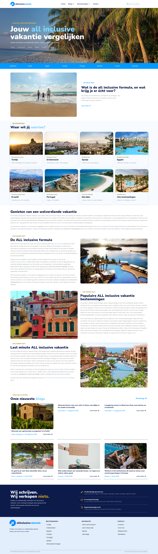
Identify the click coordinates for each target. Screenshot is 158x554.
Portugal (49, 537)
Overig (60, 476)
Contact (121, 525)
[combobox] (137, 4)
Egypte (49, 531)
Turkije (48, 525)
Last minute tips (87, 528)
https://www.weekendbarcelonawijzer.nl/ (56, 378)
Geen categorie (17, 434)
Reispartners (122, 531)
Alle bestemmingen (53, 544)
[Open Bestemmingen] (89, 4)
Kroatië (49, 534)
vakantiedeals (21, 262)
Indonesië (61, 411)
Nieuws (107, 476)
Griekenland (50, 528)
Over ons (121, 528)
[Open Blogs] (73, 4)
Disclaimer (121, 534)
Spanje (48, 541)
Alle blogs (85, 534)
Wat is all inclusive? (89, 525)
